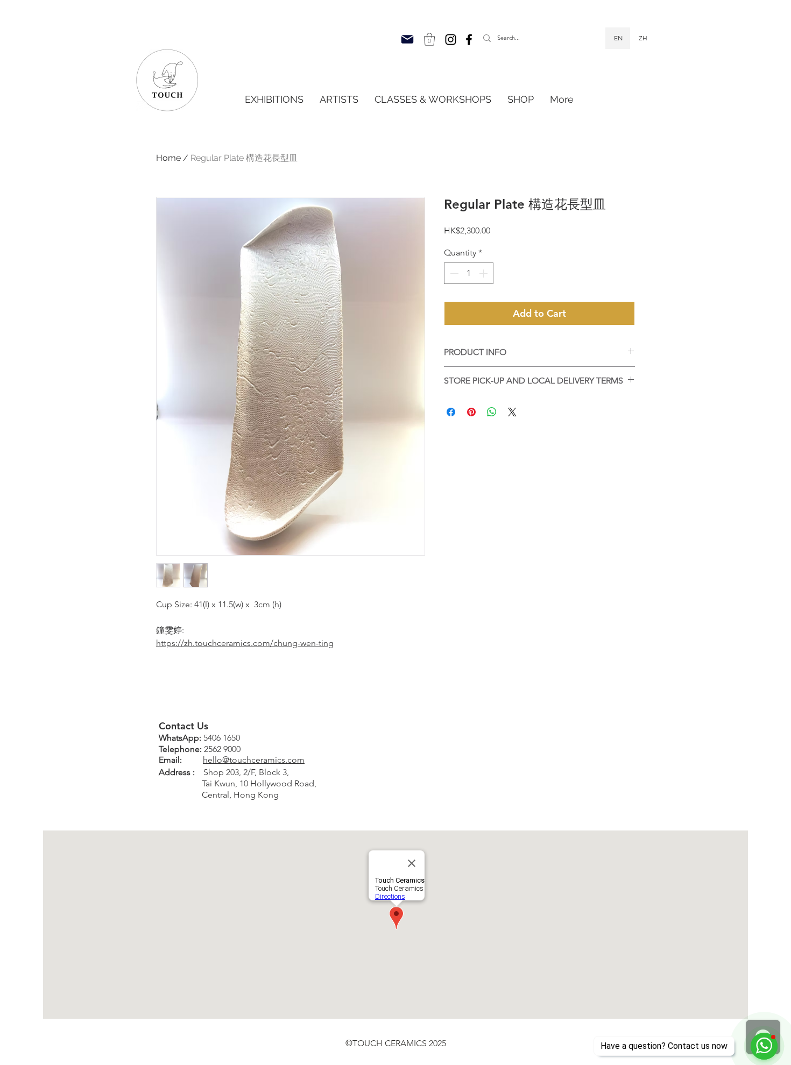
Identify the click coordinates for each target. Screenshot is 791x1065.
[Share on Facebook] (450, 412)
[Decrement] (453, 273)
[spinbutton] (469, 273)
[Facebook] (469, 39)
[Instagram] (450, 39)
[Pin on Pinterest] (471, 412)
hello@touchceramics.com (254, 760)
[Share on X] (512, 412)
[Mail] (407, 39)
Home (168, 158)
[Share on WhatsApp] (491, 412)
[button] (429, 39)
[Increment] (484, 273)
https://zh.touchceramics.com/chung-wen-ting (245, 643)
